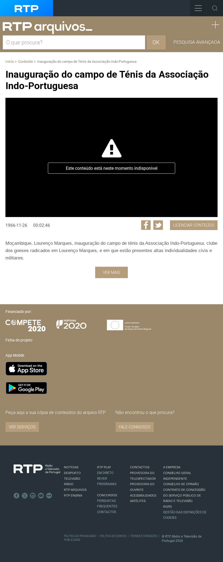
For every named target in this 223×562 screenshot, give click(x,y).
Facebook (17, 496)
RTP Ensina (73, 495)
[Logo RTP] (37, 469)
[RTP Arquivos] (49, 27)
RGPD (167, 506)
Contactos (106, 512)
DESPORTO (72, 473)
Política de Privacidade (80, 536)
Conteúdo (25, 61)
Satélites (137, 501)
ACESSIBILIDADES (143, 495)
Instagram (33, 496)
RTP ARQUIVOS (75, 490)
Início (9, 61)
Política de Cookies (113, 536)
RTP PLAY (104, 467)
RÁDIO (68, 484)
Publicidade (72, 539)
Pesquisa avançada (196, 42)
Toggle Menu (198, 8)
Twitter (25, 496)
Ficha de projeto (18, 340)
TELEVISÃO (72, 479)
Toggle (215, 8)
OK (156, 42)
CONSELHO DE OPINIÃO (181, 484)
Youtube (41, 496)
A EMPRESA (171, 467)
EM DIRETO (105, 473)
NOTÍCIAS (71, 467)
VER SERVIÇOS (22, 427)
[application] (111, 157)
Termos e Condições (143, 536)
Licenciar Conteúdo (193, 225)
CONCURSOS (107, 495)
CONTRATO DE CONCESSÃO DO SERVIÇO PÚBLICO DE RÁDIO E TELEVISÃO (184, 495)
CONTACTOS (139, 467)
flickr (49, 496)
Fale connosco (134, 427)
